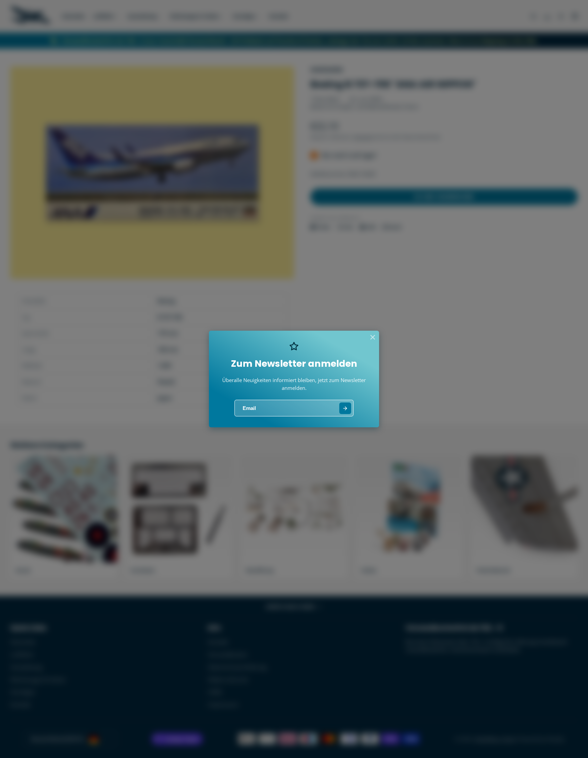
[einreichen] (345, 408)
